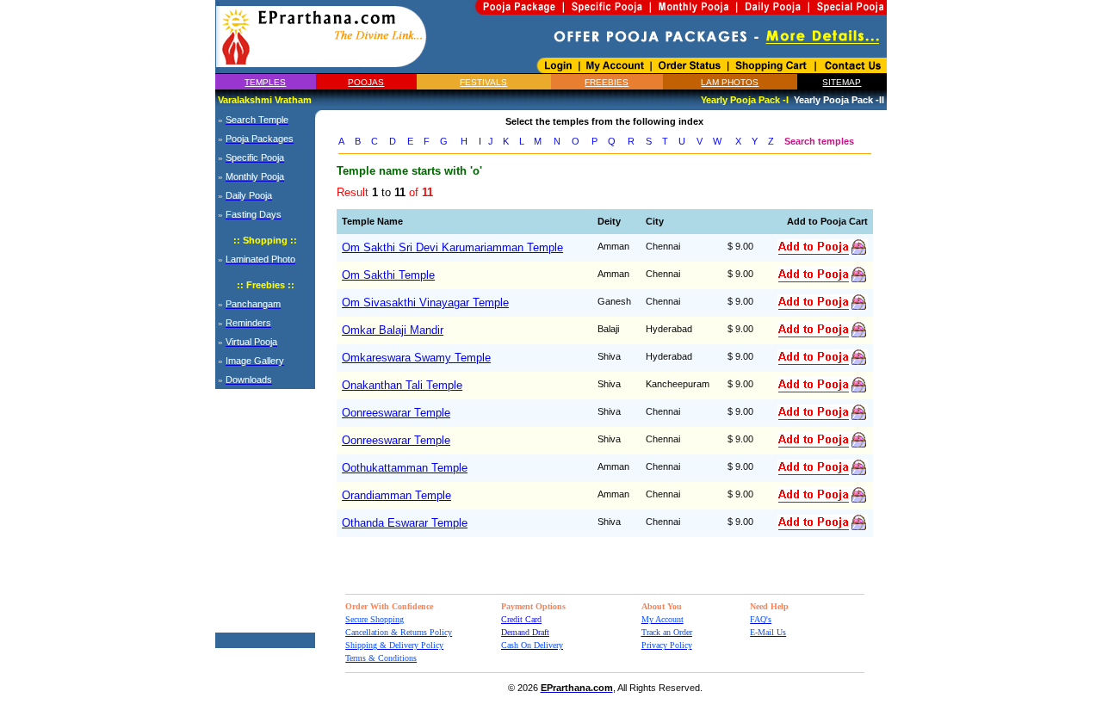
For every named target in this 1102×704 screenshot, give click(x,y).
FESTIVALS (483, 82)
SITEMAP (841, 82)
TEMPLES (265, 82)
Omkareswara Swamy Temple (416, 357)
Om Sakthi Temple (388, 275)
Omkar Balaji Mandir (392, 330)
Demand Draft (525, 632)
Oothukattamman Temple (404, 467)
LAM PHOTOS (729, 82)
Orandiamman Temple (396, 495)
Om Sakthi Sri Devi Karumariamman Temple (452, 247)
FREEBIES (606, 82)
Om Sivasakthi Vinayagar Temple (425, 302)
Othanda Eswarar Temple (404, 522)
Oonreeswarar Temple (396, 412)
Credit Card (521, 619)
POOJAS (366, 82)
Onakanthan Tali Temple (402, 385)
